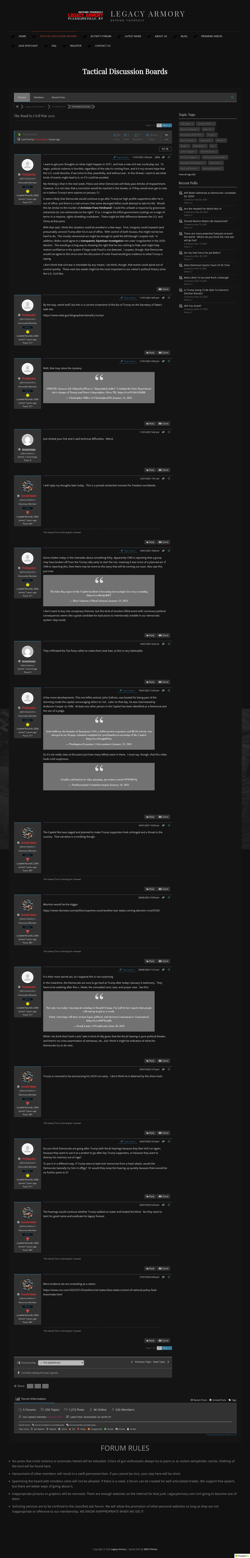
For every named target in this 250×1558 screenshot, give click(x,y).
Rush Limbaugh (189, 129)
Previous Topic (143, 1361)
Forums (22, 97)
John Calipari (187, 151)
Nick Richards (208, 151)
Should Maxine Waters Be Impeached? (206, 221)
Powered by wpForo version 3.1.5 (221, 1434)
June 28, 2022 (117, 1026)
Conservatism (205, 123)
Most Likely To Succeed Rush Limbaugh (206, 277)
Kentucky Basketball (213, 157)
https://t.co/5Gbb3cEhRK (132, 392)
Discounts (215, 162)
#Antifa (65, 779)
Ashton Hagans (189, 157)
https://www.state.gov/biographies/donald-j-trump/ (73, 315)
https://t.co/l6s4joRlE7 (99, 595)
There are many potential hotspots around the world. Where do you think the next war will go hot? (209, 237)
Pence (220, 140)
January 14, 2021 (119, 785)
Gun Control (187, 140)
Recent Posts (58, 97)
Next (165, 125)
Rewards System (211, 168)
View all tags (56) (187, 174)
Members (39, 97)
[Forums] (17, 106)
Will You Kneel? (192, 305)
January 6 (205, 140)
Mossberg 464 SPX (191, 134)
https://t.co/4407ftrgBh (99, 1020)
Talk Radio (186, 123)
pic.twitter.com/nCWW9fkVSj (120, 779)
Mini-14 (207, 129)
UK (212, 146)
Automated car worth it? (97, 1417)
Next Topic (160, 1361)
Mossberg (198, 146)
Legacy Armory (148, 13)
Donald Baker (41, 139)
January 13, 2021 (118, 601)
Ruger (184, 146)
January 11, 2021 (122, 398)
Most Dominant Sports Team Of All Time (207, 265)
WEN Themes (150, 1549)
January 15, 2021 (122, 744)
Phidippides (29, 174)
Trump (210, 134)
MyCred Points (188, 168)
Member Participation (192, 162)
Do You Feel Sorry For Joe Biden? (202, 252)
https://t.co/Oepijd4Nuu (99, 738)
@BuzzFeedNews (81, 388)
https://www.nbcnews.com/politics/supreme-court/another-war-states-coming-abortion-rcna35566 (101, 910)
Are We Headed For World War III (202, 208)
